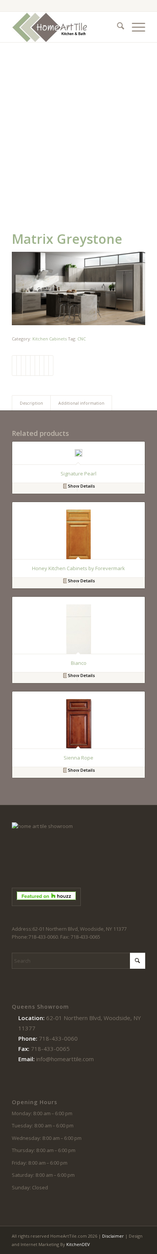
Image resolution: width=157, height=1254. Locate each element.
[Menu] (134, 27)
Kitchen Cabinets (49, 339)
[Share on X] (19, 365)
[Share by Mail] (51, 365)
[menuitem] (116, 27)
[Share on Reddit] (46, 365)
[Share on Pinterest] (28, 365)
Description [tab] (31, 403)
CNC (81, 339)
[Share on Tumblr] (37, 365)
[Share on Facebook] (14, 365)
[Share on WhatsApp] (23, 365)
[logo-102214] (65, 27)
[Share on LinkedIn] (32, 365)
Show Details (81, 486)
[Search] (116, 27)
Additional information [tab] (81, 403)
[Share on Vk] (42, 365)
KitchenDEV (78, 1244)
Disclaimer (113, 1236)
